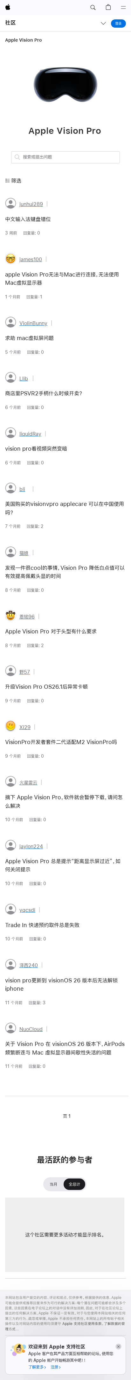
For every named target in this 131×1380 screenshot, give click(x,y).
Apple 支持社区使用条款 (82, 1324)
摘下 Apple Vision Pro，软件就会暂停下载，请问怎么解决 (64, 802)
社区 (10, 23)
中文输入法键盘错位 (28, 219)
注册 (54, 1367)
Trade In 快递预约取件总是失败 (42, 925)
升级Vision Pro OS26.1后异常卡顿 (46, 687)
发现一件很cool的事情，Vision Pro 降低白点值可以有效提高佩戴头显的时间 (65, 572)
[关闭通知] (118, 1346)
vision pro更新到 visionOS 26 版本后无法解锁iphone (61, 985)
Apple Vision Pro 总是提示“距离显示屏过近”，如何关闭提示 (63, 865)
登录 (118, 23)
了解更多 (36, 1367)
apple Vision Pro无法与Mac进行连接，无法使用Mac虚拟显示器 (62, 279)
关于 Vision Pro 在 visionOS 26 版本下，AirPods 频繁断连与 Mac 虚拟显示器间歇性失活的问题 (65, 1048)
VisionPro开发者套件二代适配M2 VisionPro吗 (61, 742)
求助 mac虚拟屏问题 (29, 338)
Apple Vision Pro (23, 40)
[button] (92, 7)
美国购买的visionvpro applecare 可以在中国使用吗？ (64, 508)
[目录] (123, 7)
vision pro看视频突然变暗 (36, 449)
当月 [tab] (53, 1186)
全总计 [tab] (74, 1186)
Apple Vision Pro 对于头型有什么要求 (51, 631)
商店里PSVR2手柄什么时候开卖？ (44, 393)
